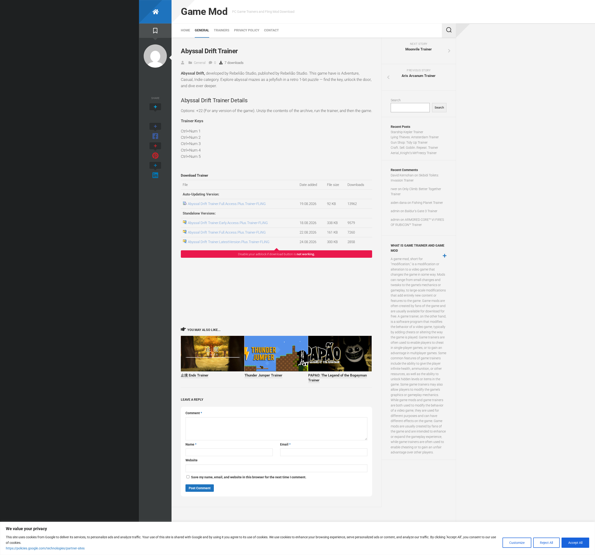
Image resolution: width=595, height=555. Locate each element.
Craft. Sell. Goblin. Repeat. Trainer (414, 147)
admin (395, 211)
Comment (193, 413)
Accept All (575, 543)
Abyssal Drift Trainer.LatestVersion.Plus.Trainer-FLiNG (228, 242)
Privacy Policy (246, 30)
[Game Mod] (155, 11)
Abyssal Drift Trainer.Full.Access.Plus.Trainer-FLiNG (227, 204)
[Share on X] (155, 112)
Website (191, 460)
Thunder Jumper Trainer (263, 375)
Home (185, 30)
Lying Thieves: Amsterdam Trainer (415, 137)
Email (285, 444)
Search (396, 100)
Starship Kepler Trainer (407, 132)
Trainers (221, 30)
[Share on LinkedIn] (155, 170)
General (202, 30)
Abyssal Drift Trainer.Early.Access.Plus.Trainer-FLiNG (228, 223)
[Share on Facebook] (155, 131)
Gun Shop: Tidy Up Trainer (409, 142)
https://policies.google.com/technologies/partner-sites (45, 548)
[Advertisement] (276, 292)
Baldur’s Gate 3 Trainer (421, 211)
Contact (271, 30)
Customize (517, 543)
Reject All (546, 543)
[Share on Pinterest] (155, 151)
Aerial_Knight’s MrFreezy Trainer (414, 153)
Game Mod (204, 11)
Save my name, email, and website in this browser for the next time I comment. (248, 477)
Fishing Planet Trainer (427, 203)
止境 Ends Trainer (194, 375)
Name (190, 444)
